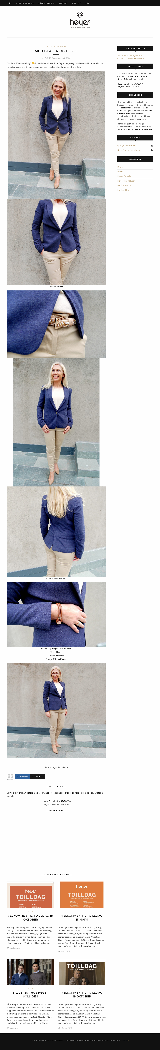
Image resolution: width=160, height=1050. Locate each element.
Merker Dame (124, 185)
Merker (63, 3)
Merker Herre (124, 190)
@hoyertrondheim (126, 145)
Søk (88, 3)
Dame (120, 167)
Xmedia (125, 1041)
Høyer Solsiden (46, 3)
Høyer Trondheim (24, 3)
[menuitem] (10, 3)
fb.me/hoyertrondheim (128, 150)
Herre (120, 171)
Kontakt (77, 3)
